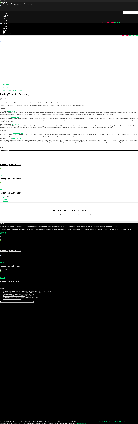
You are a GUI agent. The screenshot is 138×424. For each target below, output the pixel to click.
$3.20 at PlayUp (18, 133)
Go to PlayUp (118, 22)
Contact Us (3, 232)
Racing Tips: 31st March (10, 164)
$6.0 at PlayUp (14, 117)
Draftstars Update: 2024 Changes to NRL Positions (17, 297)
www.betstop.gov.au (80, 423)
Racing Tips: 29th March (10, 178)
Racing (5, 15)
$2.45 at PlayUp (16, 138)
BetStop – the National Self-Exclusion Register (109, 421)
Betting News (5, 90)
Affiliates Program (5, 233)
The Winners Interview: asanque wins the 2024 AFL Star (18, 293)
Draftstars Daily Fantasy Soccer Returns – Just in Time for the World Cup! (23, 291)
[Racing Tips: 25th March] (5, 187)
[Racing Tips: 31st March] (5, 159)
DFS (4, 18)
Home (5, 13)
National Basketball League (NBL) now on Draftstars (17, 294)
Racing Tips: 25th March (10, 193)
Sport (5, 17)
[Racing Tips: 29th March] (5, 173)
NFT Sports (7, 20)
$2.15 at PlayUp (12, 111)
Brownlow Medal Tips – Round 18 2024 (14, 296)
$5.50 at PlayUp (16, 124)
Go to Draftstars (107, 22)
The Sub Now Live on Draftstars (12, 299)
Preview (14, 90)
